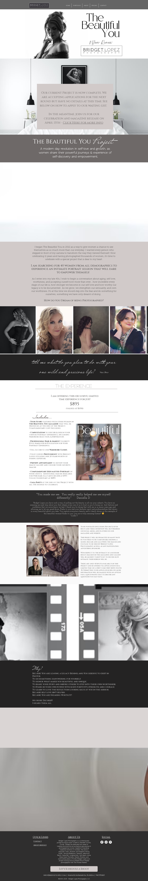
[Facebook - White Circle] (101, 842)
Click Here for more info (83, 123)
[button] (94, 6)
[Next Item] (144, 330)
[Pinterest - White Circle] (110, 842)
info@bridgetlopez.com (54, 875)
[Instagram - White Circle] (106, 842)
